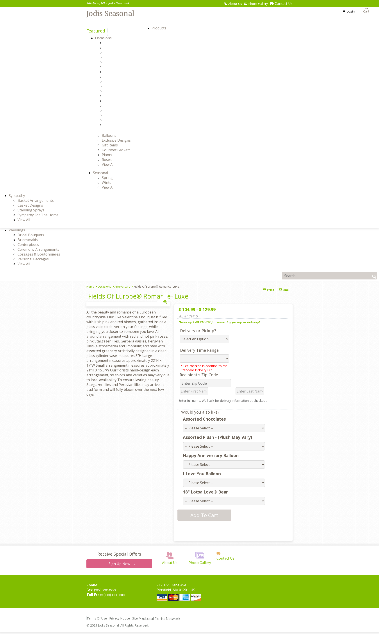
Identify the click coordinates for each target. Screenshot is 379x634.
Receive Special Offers (119, 554)
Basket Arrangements (36, 200)
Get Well (118, 86)
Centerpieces (28, 244)
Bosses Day (121, 57)
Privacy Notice (119, 618)
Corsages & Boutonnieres (39, 254)
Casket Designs (30, 205)
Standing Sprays (31, 210)
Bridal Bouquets (31, 234)
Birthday (119, 52)
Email (286, 290)
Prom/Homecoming (128, 105)
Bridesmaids (28, 239)
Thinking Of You (125, 120)
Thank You (121, 115)
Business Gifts (123, 62)
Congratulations (125, 67)
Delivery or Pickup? (198, 330)
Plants (107, 154)
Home (90, 286)
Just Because (122, 96)
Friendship (120, 81)
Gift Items (110, 145)
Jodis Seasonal (110, 13)
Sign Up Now (119, 563)
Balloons (109, 135)
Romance (119, 110)
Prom (116, 100)
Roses (107, 159)
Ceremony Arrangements (38, 249)
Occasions (104, 286)
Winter (107, 182)
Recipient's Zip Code (199, 374)
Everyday (119, 71)
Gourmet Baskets (116, 150)
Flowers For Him (125, 76)
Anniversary (121, 42)
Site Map (138, 618)
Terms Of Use (97, 618)
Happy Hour (122, 91)
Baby (116, 47)
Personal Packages (33, 259)
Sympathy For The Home (38, 215)
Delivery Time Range (199, 350)
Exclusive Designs (116, 140)
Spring (107, 177)
